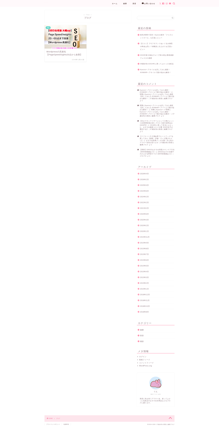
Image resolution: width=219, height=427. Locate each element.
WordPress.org (145, 366)
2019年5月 (144, 266)
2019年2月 (144, 283)
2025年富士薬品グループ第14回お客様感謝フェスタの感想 (157, 56)
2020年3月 (144, 220)
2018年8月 (144, 312)
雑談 (142, 341)
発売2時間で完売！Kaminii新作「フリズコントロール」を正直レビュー (156, 36)
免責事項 (66, 424)
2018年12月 (145, 295)
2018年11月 (145, 300)
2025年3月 (144, 185)
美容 (134, 4)
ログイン (142, 357)
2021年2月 (144, 208)
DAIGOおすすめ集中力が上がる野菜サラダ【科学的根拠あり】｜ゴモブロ (157, 154)
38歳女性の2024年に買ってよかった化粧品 (157, 64)
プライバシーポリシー (53, 424)
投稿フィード (144, 360)
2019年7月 (144, 254)
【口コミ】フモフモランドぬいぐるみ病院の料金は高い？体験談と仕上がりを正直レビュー (156, 46)
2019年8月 (144, 249)
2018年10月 (145, 306)
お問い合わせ (149, 4)
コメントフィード (146, 363)
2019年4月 (144, 272)
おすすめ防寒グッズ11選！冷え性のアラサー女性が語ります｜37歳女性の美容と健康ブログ (157, 143)
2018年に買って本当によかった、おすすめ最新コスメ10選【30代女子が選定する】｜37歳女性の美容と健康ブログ (156, 127)
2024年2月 (144, 197)
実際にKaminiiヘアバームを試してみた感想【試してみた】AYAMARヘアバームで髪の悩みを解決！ (157, 108)
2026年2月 (144, 179)
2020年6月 (144, 214)
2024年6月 (144, 191)
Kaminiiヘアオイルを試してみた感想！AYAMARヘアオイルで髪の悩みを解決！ (155, 71)
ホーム (114, 4)
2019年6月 (144, 260)
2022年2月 (144, 202)
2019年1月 (144, 289)
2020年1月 (144, 231)
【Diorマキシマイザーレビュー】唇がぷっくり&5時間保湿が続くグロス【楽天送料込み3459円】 (157, 123)
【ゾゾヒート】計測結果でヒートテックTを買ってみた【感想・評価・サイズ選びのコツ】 (156, 138)
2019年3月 (144, 277)
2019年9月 (144, 243)
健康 (125, 4)
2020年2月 (144, 225)
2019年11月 (145, 237)
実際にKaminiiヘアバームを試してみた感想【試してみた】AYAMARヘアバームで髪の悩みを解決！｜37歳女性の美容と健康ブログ (157, 96)
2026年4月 (144, 174)
